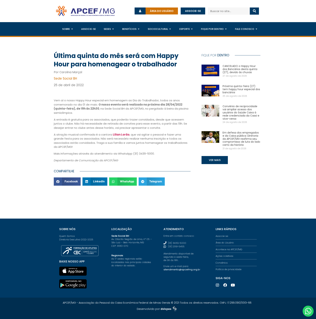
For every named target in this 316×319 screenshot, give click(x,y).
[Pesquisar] (254, 11)
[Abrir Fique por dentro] (226, 29)
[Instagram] (217, 285)
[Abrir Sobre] (72, 29)
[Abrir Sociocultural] (170, 29)
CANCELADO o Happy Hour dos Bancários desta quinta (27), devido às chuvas (240, 69)
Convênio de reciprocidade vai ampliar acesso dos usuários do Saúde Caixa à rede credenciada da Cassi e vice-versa (241, 112)
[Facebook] (225, 285)
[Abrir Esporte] (192, 29)
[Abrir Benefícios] (138, 29)
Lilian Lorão (121, 134)
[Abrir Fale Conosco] (256, 29)
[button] (67, 181)
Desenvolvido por (154, 309)
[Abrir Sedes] (113, 29)
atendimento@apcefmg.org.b (181, 269)
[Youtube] (233, 285)
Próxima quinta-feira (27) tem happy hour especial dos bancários (241, 89)
